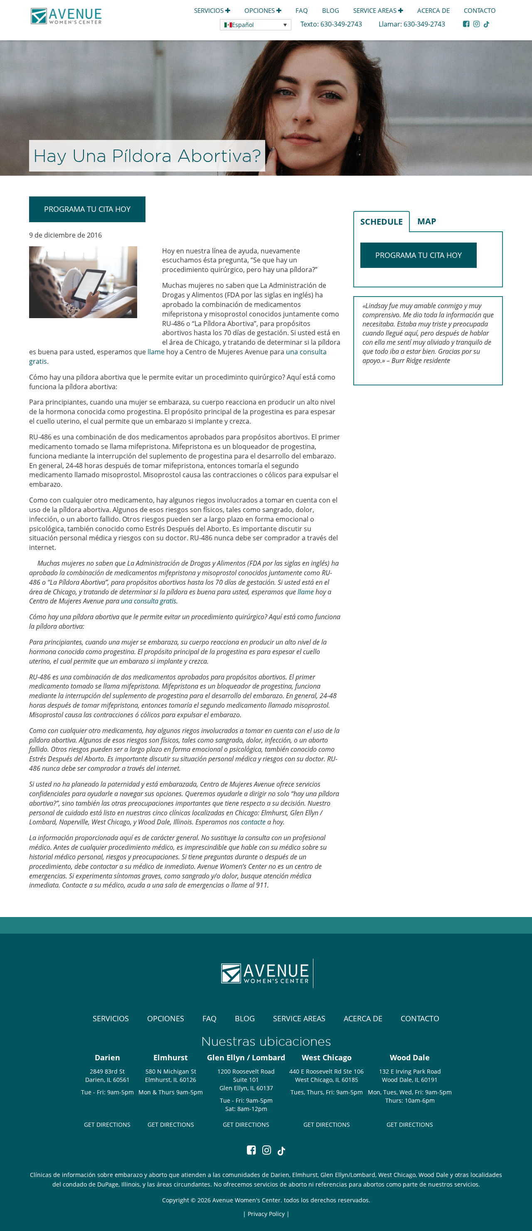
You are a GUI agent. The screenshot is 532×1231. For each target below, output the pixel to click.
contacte (253, 821)
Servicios (209, 10)
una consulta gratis (148, 601)
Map (426, 221)
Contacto (480, 10)
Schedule (381, 221)
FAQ (302, 10)
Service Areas (375, 10)
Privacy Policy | (269, 1214)
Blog (330, 10)
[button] (255, 24)
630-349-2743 (342, 24)
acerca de (433, 10)
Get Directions (107, 1124)
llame (156, 351)
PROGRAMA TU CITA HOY (87, 209)
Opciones (260, 10)
